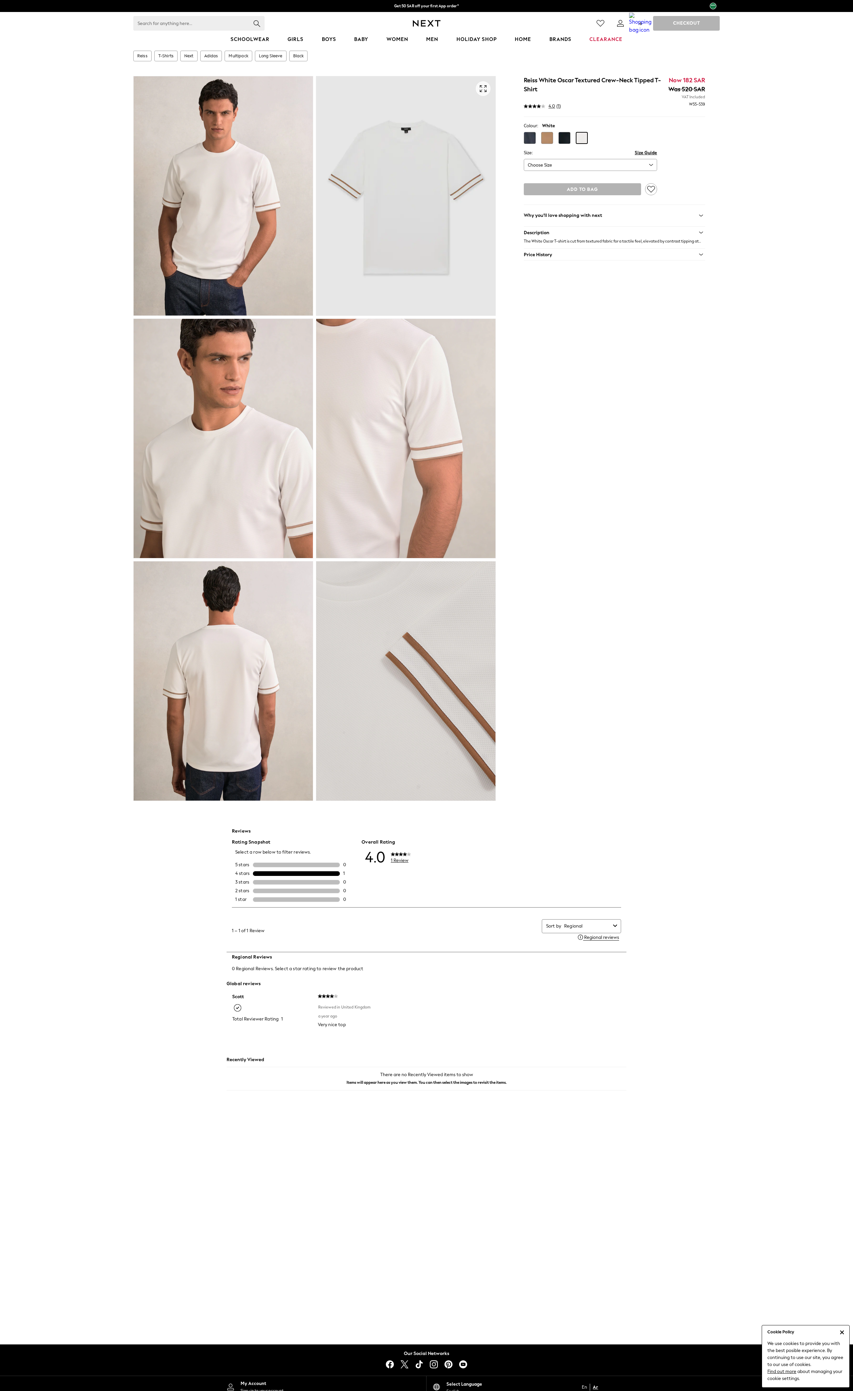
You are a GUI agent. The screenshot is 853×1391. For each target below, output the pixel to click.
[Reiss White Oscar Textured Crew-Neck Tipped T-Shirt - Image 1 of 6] (223, 196)
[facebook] (390, 1364)
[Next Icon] (426, 23)
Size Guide (646, 153)
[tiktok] (419, 1364)
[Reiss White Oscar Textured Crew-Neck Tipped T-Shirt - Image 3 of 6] (223, 438)
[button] (530, 138)
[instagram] (433, 1364)
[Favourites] (600, 23)
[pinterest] (448, 1364)
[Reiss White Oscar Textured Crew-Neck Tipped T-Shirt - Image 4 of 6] (405, 438)
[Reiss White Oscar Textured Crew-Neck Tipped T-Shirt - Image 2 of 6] (405, 196)
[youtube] (463, 1364)
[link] (620, 23)
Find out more (781, 1371)
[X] (404, 1364)
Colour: (531, 126)
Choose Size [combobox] (540, 165)
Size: (528, 153)
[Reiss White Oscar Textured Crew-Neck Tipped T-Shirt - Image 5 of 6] (223, 681)
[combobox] (587, 926)
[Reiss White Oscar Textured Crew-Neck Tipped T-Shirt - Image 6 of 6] (405, 681)
